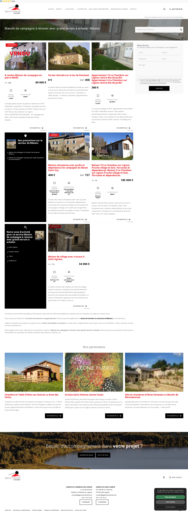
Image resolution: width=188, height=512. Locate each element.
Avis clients (177, 477)
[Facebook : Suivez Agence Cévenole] (164, 477)
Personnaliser (170, 507)
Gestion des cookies (80, 510)
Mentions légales (37, 510)
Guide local (8, 510)
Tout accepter (170, 497)
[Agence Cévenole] (12, 9)
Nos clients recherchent (99, 9)
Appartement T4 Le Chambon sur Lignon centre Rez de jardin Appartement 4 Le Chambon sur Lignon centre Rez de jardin (110, 79)
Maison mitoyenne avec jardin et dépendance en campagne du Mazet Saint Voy (68, 168)
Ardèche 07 (13, 261)
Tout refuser (170, 502)
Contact (133, 9)
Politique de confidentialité (51, 510)
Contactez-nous (86, 455)
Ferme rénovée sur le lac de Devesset (68, 75)
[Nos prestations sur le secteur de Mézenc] (11, 144)
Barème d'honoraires (67, 510)
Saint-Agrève (13, 247)
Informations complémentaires (21, 510)
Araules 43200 (14, 252)
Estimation (82, 9)
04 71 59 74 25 (177, 9)
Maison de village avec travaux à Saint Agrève (66, 258)
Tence (11, 256)
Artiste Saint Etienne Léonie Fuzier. (84, 394)
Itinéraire (86, 502)
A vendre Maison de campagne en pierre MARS (23, 76)
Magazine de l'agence (119, 9)
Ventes (58, 9)
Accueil (51, 9)
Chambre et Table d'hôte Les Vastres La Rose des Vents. (31, 396)
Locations (69, 9)
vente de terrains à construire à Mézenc (96, 318)
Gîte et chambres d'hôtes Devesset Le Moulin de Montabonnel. (151, 396)
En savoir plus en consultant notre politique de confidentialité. (160, 82)
